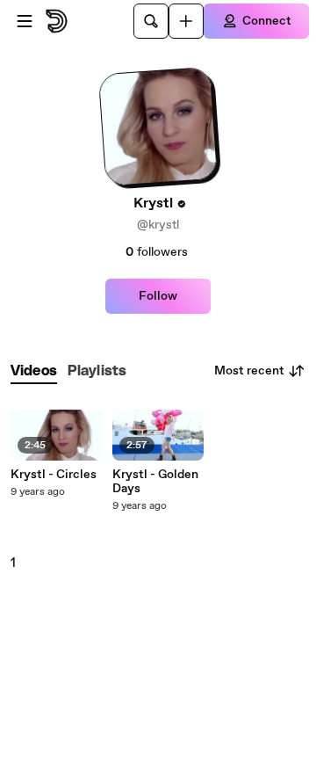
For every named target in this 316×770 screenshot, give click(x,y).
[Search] (151, 21)
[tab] (34, 371)
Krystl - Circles (54, 475)
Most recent (249, 371)
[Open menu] (25, 21)
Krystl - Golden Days (155, 482)
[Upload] (186, 21)
